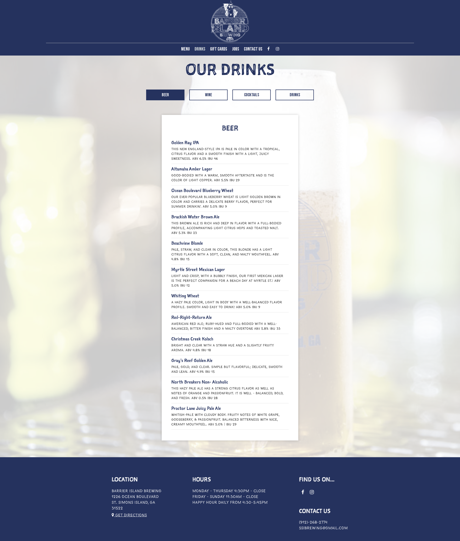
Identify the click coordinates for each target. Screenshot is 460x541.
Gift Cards (218, 49)
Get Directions (130, 515)
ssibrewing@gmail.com (323, 528)
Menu (185, 49)
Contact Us (253, 49)
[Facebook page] (268, 49)
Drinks (200, 49)
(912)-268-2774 (313, 522)
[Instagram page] (277, 49)
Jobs (235, 49)
